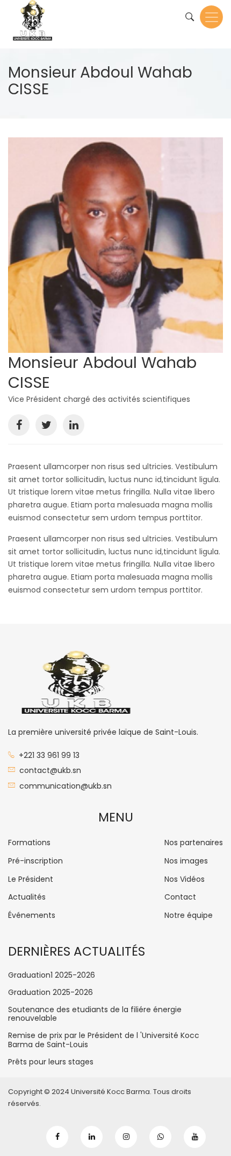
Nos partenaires (193, 842)
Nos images (186, 860)
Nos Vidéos (184, 879)
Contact (180, 897)
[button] (115, 245)
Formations (29, 842)
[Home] (32, 24)
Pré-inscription (35, 860)
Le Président (30, 879)
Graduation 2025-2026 (50, 992)
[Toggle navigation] (211, 17)
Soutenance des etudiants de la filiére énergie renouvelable (95, 1014)
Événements (31, 915)
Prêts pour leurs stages (50, 1062)
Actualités (27, 897)
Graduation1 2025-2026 (51, 975)
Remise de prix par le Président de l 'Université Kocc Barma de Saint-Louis (103, 1040)
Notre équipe (188, 915)
